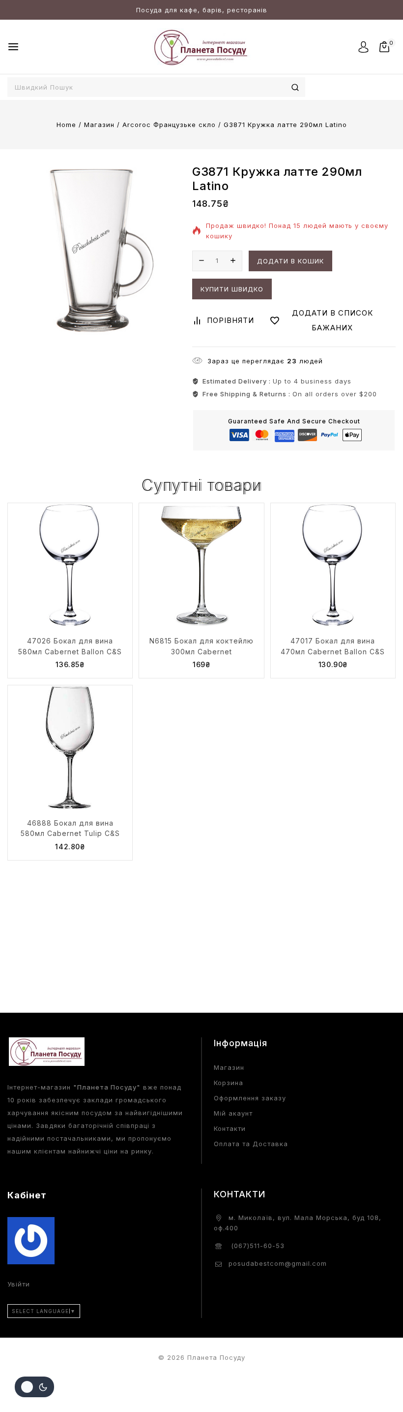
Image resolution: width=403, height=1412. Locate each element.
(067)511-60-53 (257, 1246)
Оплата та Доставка (251, 1144)
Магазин (229, 1067)
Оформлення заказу (250, 1098)
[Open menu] (13, 47)
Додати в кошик (290, 261)
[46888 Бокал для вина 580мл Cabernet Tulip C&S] (70, 747)
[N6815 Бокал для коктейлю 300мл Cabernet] (201, 565)
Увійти (18, 1284)
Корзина (228, 1083)
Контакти (230, 1128)
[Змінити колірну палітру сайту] (34, 1387)
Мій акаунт (233, 1113)
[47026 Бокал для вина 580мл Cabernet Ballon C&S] (70, 565)
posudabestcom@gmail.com (278, 1263)
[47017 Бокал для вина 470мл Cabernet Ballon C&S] (333, 565)
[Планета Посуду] (201, 46)
